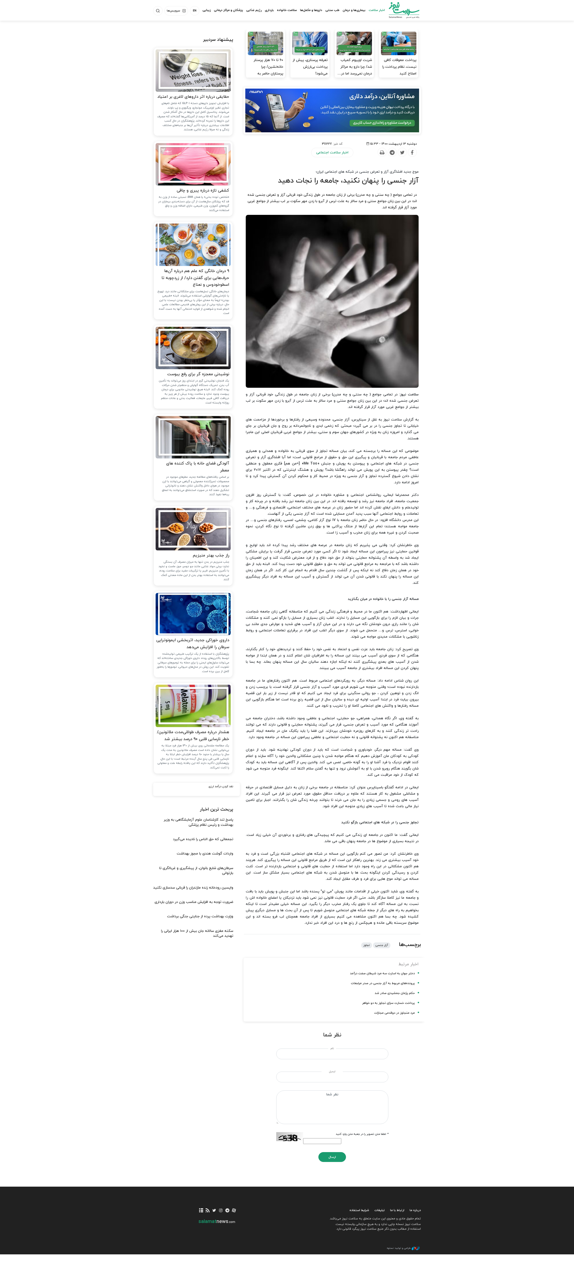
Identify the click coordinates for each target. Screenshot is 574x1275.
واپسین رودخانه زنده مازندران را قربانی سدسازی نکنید (193, 887)
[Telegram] (391, 152)
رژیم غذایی (254, 10)
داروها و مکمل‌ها (311, 10)
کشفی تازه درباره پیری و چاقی (203, 190)
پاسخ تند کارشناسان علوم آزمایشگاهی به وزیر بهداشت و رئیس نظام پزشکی (198, 822)
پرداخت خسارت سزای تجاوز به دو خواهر (388, 1003)
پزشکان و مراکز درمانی (228, 10)
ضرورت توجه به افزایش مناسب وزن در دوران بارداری (193, 902)
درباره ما (415, 1210)
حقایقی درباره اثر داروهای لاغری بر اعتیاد (193, 97)
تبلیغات (379, 1210)
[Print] (381, 152)
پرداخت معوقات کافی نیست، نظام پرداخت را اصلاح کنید (399, 67)
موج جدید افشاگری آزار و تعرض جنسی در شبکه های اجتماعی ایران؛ (367, 171)
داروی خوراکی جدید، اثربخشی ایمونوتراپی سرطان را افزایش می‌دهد (192, 643)
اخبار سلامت (377, 10)
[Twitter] (402, 152)
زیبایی (206, 10)
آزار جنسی (381, 945)
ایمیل (332, 1072)
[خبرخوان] (208, 1211)
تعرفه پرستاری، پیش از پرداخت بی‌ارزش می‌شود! (310, 67)
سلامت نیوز (400, 10)
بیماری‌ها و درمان (354, 10)
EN (194, 11)
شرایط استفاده (359, 1210)
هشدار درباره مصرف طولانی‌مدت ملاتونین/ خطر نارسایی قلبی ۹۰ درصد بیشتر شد (193, 735)
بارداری (269, 10)
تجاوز (366, 945)
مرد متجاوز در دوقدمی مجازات (394, 1013)
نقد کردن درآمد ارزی (221, 787)
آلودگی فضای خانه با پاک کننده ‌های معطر (197, 467)
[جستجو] (158, 10)
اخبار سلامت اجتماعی (332, 152)
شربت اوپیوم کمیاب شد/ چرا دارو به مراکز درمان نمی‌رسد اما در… (354, 67)
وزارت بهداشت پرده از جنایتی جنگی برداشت (200, 916)
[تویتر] (214, 1211)
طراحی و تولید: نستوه (399, 1248)
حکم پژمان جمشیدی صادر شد (395, 993)
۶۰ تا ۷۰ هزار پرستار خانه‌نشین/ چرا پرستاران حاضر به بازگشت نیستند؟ (268, 70)
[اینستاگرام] (221, 1211)
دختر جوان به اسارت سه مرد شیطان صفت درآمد (382, 973)
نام (332, 1048)
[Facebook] (412, 152)
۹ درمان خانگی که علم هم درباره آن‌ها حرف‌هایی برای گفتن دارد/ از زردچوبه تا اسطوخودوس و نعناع (195, 278)
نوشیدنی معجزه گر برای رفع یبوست (198, 374)
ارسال (332, 1157)
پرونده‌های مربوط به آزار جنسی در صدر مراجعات (383, 983)
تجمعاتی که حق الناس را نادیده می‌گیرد (203, 839)
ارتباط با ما (397, 1210)
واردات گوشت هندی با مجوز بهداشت (205, 853)
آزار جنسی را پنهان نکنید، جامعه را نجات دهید (348, 181)
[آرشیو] (201, 1211)
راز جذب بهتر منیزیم (211, 555)
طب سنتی (332, 10)
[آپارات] (234, 1211)
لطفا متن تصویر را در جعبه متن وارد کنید (362, 1134)
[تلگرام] (227, 1211)
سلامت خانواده (287, 10)
